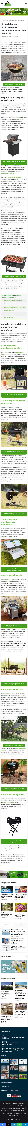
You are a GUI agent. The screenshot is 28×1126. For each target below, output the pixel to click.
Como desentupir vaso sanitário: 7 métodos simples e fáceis (17, 940)
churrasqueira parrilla (8, 802)
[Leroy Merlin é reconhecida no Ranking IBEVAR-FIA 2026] (7, 986)
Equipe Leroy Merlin (7, 36)
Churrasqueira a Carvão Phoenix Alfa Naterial (14, 514)
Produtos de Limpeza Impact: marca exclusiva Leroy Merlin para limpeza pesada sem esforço (18, 932)
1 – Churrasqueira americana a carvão (12, 300)
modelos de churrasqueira (13, 177)
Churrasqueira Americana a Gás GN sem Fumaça (14, 162)
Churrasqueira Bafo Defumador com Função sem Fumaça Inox (14, 569)
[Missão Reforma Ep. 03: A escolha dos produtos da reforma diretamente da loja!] (14, 1076)
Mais (7, 20)
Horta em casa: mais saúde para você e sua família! (7, 914)
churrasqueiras (16, 117)
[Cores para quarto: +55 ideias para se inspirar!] (23, 1068)
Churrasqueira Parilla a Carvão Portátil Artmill (14, 841)
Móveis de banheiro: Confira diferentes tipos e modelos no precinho (7, 1019)
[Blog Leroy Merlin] (8, 3)
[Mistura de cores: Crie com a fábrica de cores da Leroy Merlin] (21, 1006)
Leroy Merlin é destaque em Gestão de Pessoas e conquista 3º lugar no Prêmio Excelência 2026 (20, 994)
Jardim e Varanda (19, 20)
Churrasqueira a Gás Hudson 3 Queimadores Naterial (14, 626)
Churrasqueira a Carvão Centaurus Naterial (14, 395)
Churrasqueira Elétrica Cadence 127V (14, 276)
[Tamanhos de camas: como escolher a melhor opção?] (5, 1069)
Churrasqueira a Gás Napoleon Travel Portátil (14, 684)
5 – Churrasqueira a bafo (8, 314)
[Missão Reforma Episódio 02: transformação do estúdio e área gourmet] (23, 1076)
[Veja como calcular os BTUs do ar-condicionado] (6, 948)
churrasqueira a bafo (8, 693)
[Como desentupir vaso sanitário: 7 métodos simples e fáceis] (6, 941)
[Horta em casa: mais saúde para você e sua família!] (7, 907)
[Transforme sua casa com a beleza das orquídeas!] (21, 907)
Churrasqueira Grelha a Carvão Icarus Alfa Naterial (14, 452)
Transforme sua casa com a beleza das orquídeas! (20, 915)
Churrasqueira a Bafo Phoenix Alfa (14, 84)
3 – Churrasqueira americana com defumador (14, 307)
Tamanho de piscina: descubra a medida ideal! (7, 896)
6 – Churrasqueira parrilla (8, 317)
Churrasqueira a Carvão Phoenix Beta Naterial (14, 789)
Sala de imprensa (5, 1086)
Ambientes (12, 20)
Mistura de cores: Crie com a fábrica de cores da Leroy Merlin (20, 1013)
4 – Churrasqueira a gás (8, 310)
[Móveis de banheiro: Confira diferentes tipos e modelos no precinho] (7, 1009)
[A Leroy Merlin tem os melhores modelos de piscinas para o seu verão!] (21, 889)
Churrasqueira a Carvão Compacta (14, 745)
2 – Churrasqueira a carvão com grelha (12, 304)
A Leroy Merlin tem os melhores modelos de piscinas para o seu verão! (21, 897)
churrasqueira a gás (8, 579)
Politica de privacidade (6, 1082)
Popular (7, 925)
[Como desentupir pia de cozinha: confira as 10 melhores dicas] (14, 1067)
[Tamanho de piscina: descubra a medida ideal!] (7, 889)
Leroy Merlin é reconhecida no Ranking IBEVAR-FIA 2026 (6, 994)
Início (4, 20)
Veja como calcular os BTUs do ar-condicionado (18, 947)
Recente (21, 925)
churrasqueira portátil (7, 173)
